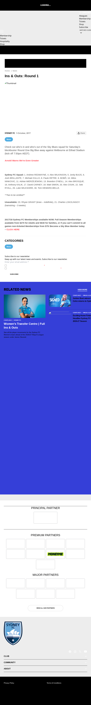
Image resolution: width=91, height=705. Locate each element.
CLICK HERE (13, 229)
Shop (2, 44)
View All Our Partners (45, 608)
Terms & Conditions (54, 683)
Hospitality (5, 41)
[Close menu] (85, 692)
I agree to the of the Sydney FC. (26, 265)
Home (7, 71)
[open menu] (2, 31)
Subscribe (14, 274)
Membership (5, 35)
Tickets (3, 38)
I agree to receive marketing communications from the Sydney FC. (34, 268)
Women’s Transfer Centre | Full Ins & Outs (24, 325)
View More (82, 290)
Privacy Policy (24, 265)
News (15, 71)
